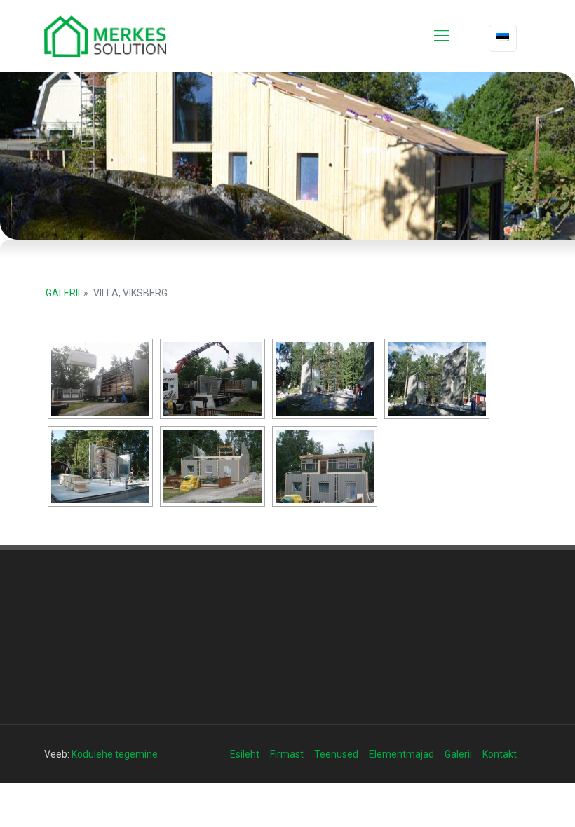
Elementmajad (401, 754)
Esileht (244, 754)
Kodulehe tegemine (115, 754)
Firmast (287, 754)
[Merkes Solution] (105, 36)
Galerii (63, 293)
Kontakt (499, 754)
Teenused (336, 754)
